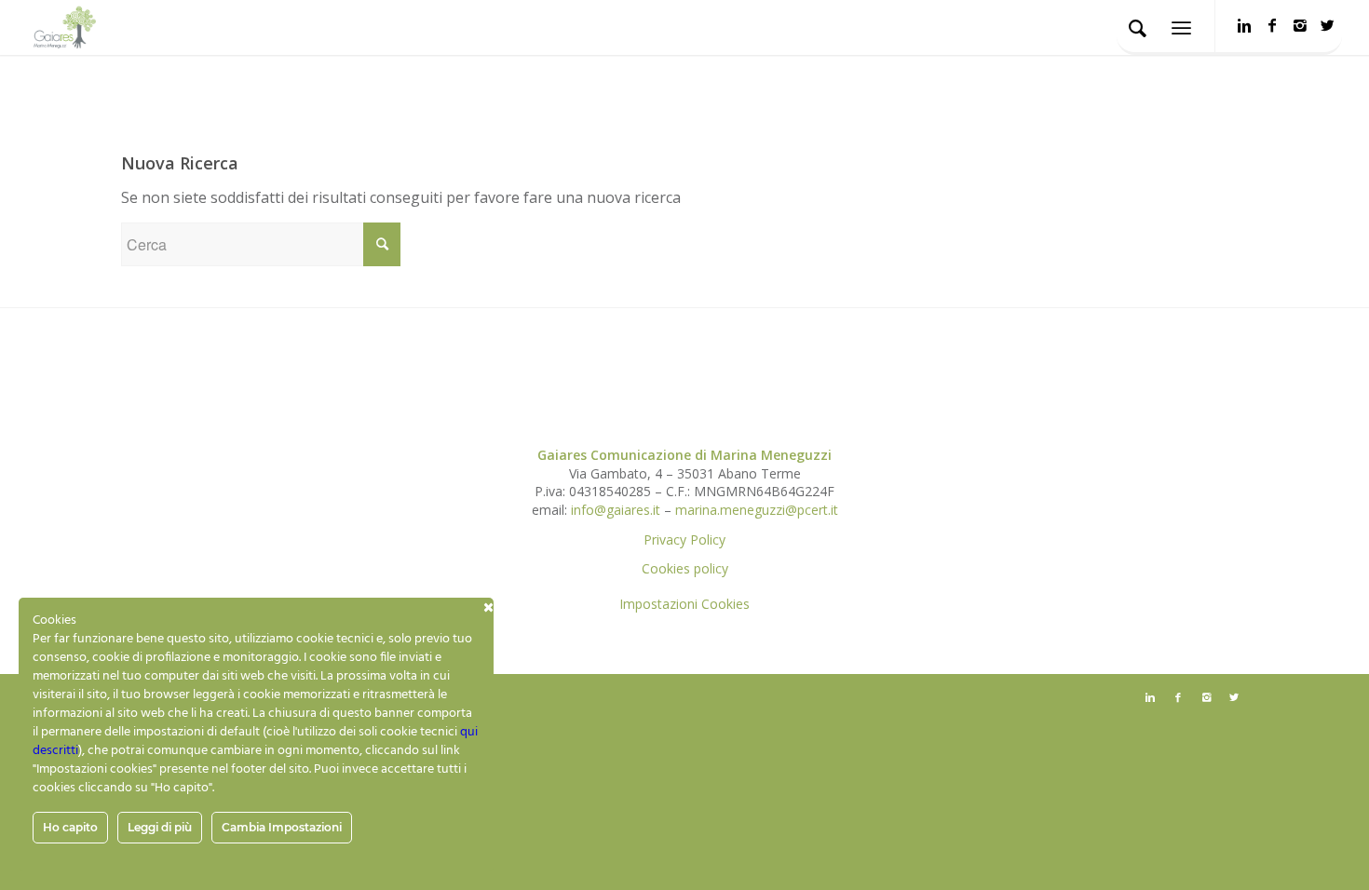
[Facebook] (1272, 25)
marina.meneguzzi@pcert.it (756, 510)
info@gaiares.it (615, 510)
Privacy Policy (684, 539)
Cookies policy (685, 568)
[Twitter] (1328, 25)
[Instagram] (1300, 25)
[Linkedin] (1244, 25)
